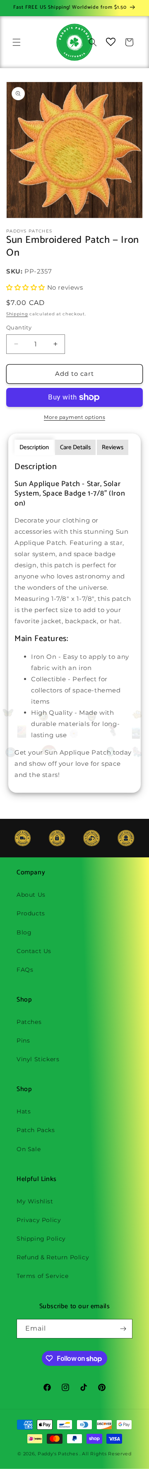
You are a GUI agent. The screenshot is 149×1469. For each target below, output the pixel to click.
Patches (29, 1022)
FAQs (25, 969)
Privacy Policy (39, 1220)
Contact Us (34, 951)
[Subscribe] (123, 1328)
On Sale (29, 1149)
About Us (31, 894)
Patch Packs (36, 1130)
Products (31, 913)
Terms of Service (43, 1276)
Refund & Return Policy (53, 1257)
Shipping (17, 314)
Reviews (112, 447)
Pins (23, 1040)
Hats (24, 1111)
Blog (24, 932)
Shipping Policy (41, 1238)
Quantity (18, 327)
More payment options (74, 417)
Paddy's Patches (58, 1454)
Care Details (75, 447)
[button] (16, 42)
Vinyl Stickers (38, 1059)
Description (34, 447)
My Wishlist (35, 1201)
